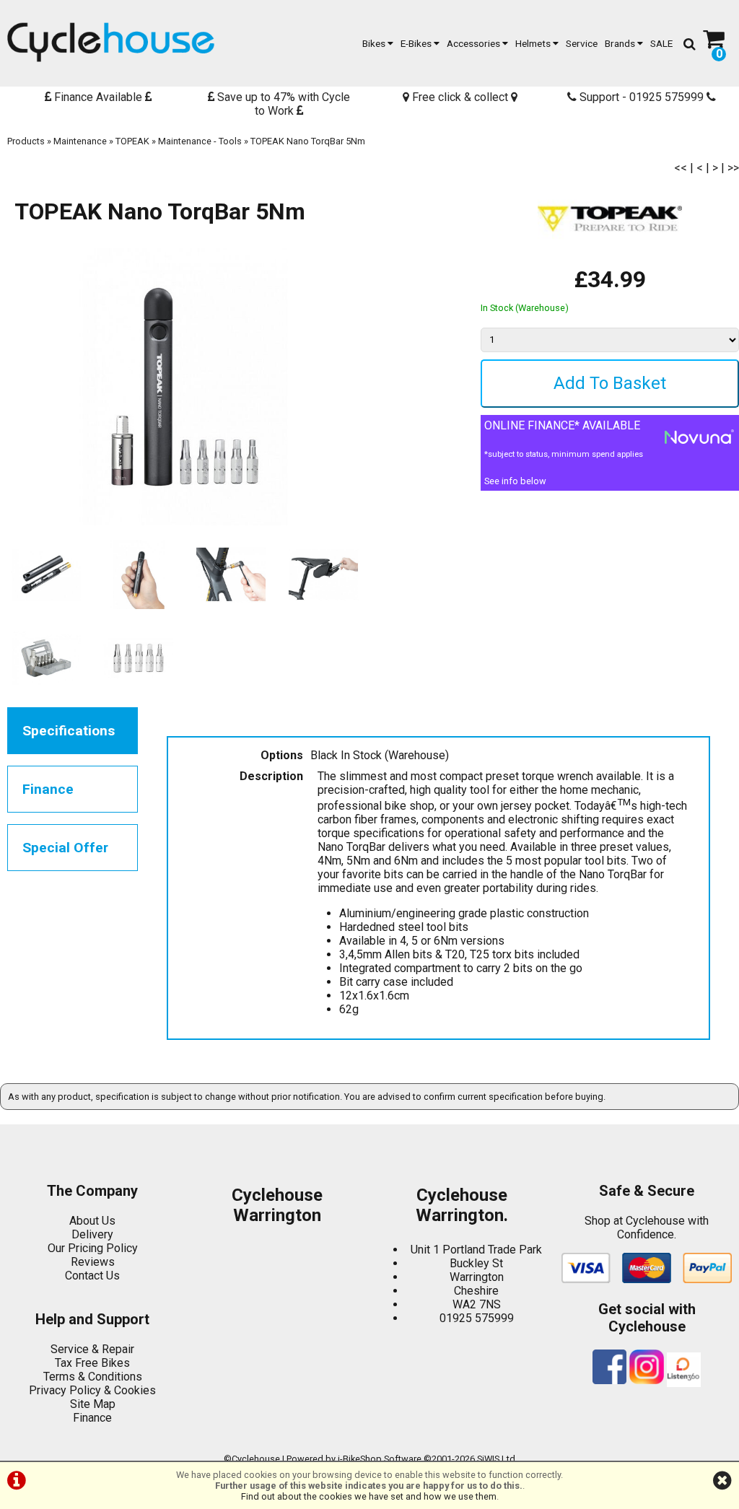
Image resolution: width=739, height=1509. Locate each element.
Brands (621, 43)
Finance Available (98, 97)
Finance (92, 1418)
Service (582, 43)
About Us (92, 1221)
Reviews (93, 1262)
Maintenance (80, 141)
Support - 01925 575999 (642, 97)
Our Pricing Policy (93, 1248)
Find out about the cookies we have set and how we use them (369, 1496)
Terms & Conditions (92, 1376)
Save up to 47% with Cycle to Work (282, 104)
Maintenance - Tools (200, 141)
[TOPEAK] (610, 259)
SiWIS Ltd (496, 1458)
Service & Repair (92, 1349)
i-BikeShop (360, 1458)
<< (680, 168)
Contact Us (92, 1275)
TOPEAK (132, 141)
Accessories (474, 43)
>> (733, 168)
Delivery (92, 1234)
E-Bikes (417, 43)
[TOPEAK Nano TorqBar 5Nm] (185, 386)
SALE (661, 43)
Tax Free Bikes (92, 1363)
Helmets (534, 43)
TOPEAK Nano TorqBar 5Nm (307, 141)
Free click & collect (460, 97)
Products (26, 141)
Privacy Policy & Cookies (92, 1390)
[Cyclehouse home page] (111, 42)
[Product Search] (689, 43)
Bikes (375, 43)
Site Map (92, 1404)
